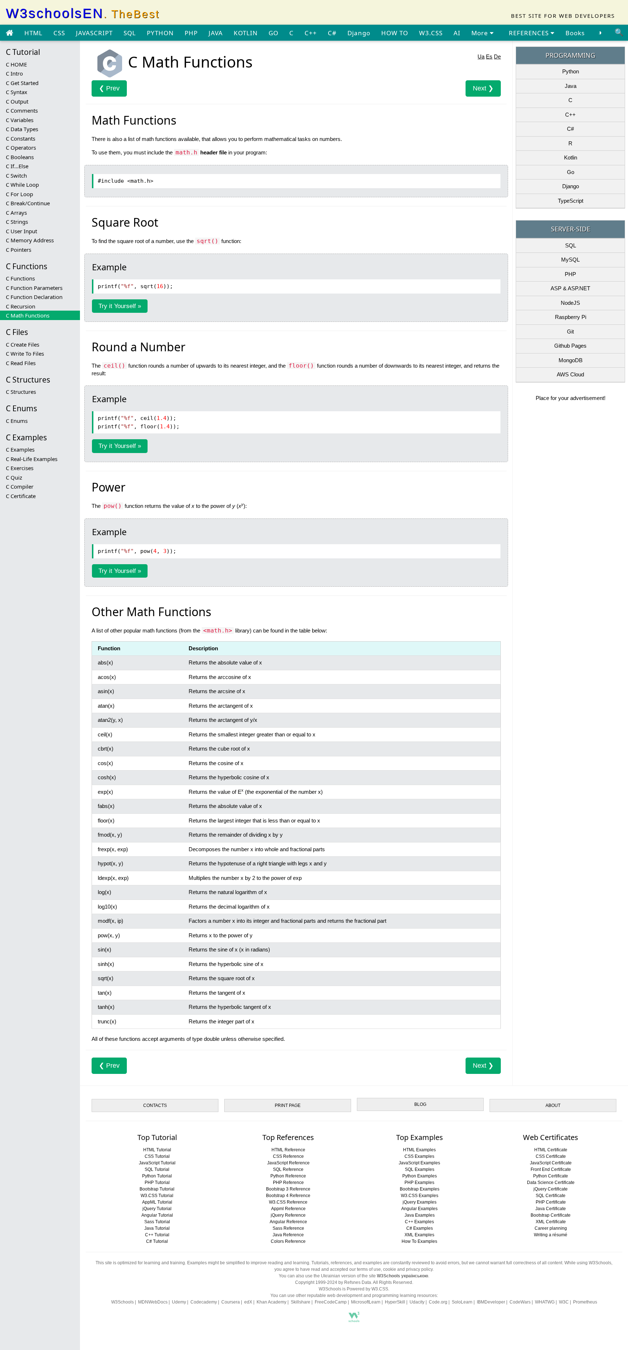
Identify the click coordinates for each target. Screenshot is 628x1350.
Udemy (179, 1302)
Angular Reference (288, 1221)
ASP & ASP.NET (570, 288)
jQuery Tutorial (157, 1208)
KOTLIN (246, 33)
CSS (59, 33)
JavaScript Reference (288, 1162)
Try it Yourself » (119, 306)
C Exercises (19, 468)
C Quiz (14, 477)
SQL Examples (419, 1169)
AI (457, 33)
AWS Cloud (570, 374)
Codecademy (203, 1302)
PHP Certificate (551, 1202)
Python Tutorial (157, 1176)
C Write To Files (25, 353)
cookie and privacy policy (407, 1269)
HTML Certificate (550, 1149)
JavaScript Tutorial (157, 1162)
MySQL (570, 259)
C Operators (21, 147)
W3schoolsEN (83, 13)
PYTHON (160, 33)
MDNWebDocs (153, 1302)
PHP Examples (419, 1182)
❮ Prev (109, 88)
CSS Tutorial (157, 1156)
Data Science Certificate (551, 1182)
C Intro (14, 73)
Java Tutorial (157, 1228)
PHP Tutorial (157, 1182)
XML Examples (419, 1234)
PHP (191, 33)
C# (332, 33)
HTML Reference (288, 1149)
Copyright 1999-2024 (316, 1282)
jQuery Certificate (551, 1189)
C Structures (21, 391)
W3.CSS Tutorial (157, 1195)
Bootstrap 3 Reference (288, 1189)
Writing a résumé (550, 1234)
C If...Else (17, 166)
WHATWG (545, 1302)
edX (248, 1302)
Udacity (417, 1302)
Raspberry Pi (570, 317)
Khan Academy (271, 1302)
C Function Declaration (34, 296)
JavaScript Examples (419, 1162)
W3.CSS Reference (288, 1202)
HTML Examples (419, 1149)
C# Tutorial (157, 1241)
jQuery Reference (288, 1215)
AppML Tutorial (157, 1202)
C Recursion (20, 306)
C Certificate (21, 496)
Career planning (551, 1228)
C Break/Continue (28, 203)
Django (358, 33)
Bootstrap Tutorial (157, 1189)
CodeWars (520, 1302)
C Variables (19, 120)
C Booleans (20, 157)
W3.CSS (431, 33)
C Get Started (22, 82)
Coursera (230, 1302)
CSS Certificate (551, 1156)
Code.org (438, 1302)
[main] (9, 33)
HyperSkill (395, 1302)
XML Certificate (551, 1221)
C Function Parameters (34, 287)
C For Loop (19, 194)
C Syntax (16, 92)
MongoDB (571, 360)
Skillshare (300, 1302)
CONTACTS (155, 1105)
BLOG (420, 1104)
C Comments (22, 110)
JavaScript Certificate (551, 1162)
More (480, 33)
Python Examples (419, 1176)
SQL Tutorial (157, 1169)
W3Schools (122, 1302)
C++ (311, 33)
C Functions (20, 278)
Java (570, 86)
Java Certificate (550, 1208)
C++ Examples (419, 1221)
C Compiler (19, 486)
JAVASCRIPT (94, 33)
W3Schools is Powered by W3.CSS (353, 1289)
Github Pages (570, 346)
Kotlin (570, 157)
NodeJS (570, 303)
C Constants (20, 138)
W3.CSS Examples (419, 1195)
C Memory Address (30, 240)
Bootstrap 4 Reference (288, 1195)
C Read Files (21, 363)
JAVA (216, 33)
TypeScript (570, 201)
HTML (33, 33)
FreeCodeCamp (331, 1302)
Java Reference (288, 1234)
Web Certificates (550, 1137)
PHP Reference (288, 1182)
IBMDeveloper (491, 1302)
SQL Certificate (550, 1195)
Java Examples (419, 1215)
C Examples (20, 449)
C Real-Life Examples (31, 458)
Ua (481, 56)
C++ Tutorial (157, 1234)
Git (570, 331)
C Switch (16, 175)
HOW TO (394, 33)
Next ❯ (483, 88)
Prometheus (585, 1302)
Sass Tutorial (157, 1221)
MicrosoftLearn (366, 1302)
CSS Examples (419, 1156)
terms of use (369, 1269)
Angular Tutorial (157, 1215)
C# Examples (419, 1228)
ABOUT (553, 1105)
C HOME (16, 64)
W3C (564, 1302)
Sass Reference (288, 1228)
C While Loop (22, 184)
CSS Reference (288, 1156)
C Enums (17, 420)
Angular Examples (419, 1208)
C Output (17, 101)
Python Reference (288, 1176)
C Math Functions (27, 315)
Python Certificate (550, 1176)
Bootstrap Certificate (551, 1215)
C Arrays (16, 212)
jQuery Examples (419, 1202)
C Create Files (22, 344)
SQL (130, 33)
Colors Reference (288, 1241)
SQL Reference (288, 1169)
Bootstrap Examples (419, 1189)
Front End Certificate (551, 1169)
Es (489, 56)
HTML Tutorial (157, 1149)
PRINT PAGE (288, 1105)
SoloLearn (462, 1302)
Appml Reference (288, 1208)
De (497, 56)
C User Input (21, 231)
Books (575, 33)
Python (570, 71)
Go (570, 172)
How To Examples (419, 1241)
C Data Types (22, 129)
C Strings (17, 221)
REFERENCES (530, 33)
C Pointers (18, 249)
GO (273, 33)
